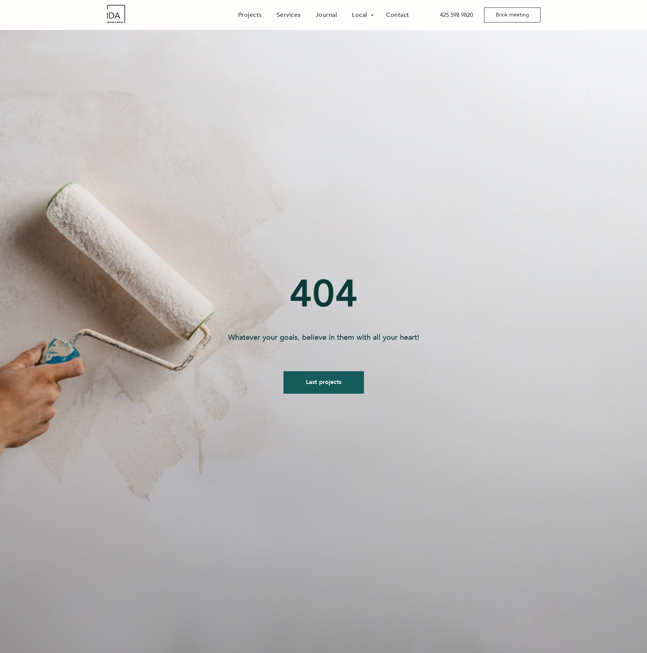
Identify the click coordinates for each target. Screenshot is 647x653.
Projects (250, 15)
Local (360, 15)
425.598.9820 (456, 15)
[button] (512, 14)
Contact (397, 15)
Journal (326, 15)
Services (289, 15)
